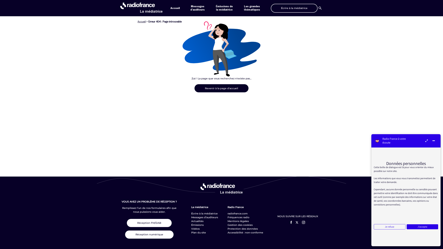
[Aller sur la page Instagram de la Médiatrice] (303, 222)
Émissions (197, 225)
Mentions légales (238, 221)
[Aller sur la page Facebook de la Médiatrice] (291, 222)
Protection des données (243, 228)
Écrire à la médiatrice (204, 213)
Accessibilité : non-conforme (245, 232)
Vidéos (195, 228)
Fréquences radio (238, 217)
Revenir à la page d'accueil (221, 88)
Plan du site (198, 232)
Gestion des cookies (240, 225)
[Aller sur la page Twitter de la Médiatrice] (297, 222)
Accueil (175, 8)
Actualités (197, 221)
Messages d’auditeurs (204, 217)
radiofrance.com (238, 213)
